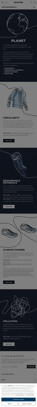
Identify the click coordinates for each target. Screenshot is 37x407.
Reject (9, 403)
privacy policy (30, 394)
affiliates (10, 385)
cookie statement (19, 394)
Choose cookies (27, 403)
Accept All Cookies (18, 399)
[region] (18, 395)
